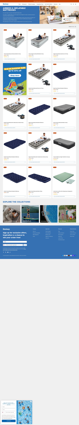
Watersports (24, 4)
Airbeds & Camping (31, 4)
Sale (59, 4)
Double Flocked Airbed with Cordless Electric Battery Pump (13, 122)
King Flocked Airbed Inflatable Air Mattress (60, 88)
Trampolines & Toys (40, 4)
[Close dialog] (31, 401)
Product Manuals (48, 232)
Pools (19, 4)
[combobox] (4, 245)
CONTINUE (9, 420)
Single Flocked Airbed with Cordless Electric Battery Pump (38, 156)
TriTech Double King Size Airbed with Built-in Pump (12, 53)
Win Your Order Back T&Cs (13, 250)
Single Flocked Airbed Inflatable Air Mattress (36, 122)
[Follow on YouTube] (7, 252)
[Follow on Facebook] (3, 252)
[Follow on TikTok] (10, 252)
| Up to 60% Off (39, 1)
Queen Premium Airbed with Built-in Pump (60, 122)
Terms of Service (72, 234)
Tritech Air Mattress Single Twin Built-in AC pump (61, 156)
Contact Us (47, 238)
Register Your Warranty (49, 236)
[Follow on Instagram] (5, 252)
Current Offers (60, 238)
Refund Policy (72, 236)
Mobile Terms (7, 250)
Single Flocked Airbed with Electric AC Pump (60, 53)
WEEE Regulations (36, 234)
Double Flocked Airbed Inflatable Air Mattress (11, 156)
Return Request (60, 234)
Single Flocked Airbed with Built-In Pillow (35, 191)
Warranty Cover (48, 234)
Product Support (48, 231)
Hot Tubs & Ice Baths (48, 4)
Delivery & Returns (61, 232)
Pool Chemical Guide (61, 239)
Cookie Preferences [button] (73, 232)
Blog (59, 231)
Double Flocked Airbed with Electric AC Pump (36, 88)
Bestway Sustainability (36, 232)
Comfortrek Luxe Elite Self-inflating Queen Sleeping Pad (62, 191)
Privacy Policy (72, 231)
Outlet (34, 236)
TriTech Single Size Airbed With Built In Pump (36, 53)
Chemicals (55, 4)
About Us (34, 231)
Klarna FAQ (60, 236)
